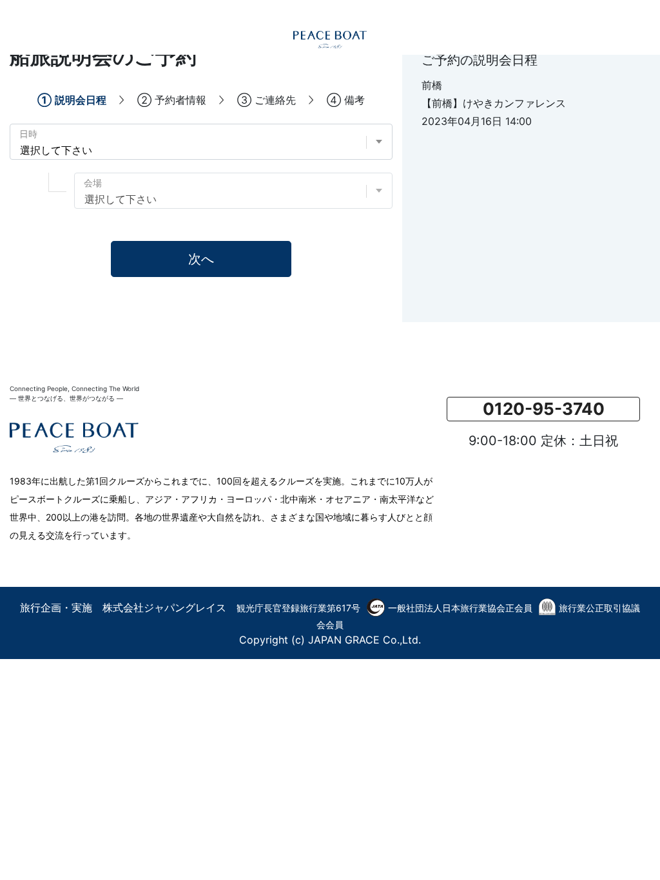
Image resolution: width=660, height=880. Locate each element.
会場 (93, 182)
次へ (201, 259)
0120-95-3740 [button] (544, 409)
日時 (28, 133)
